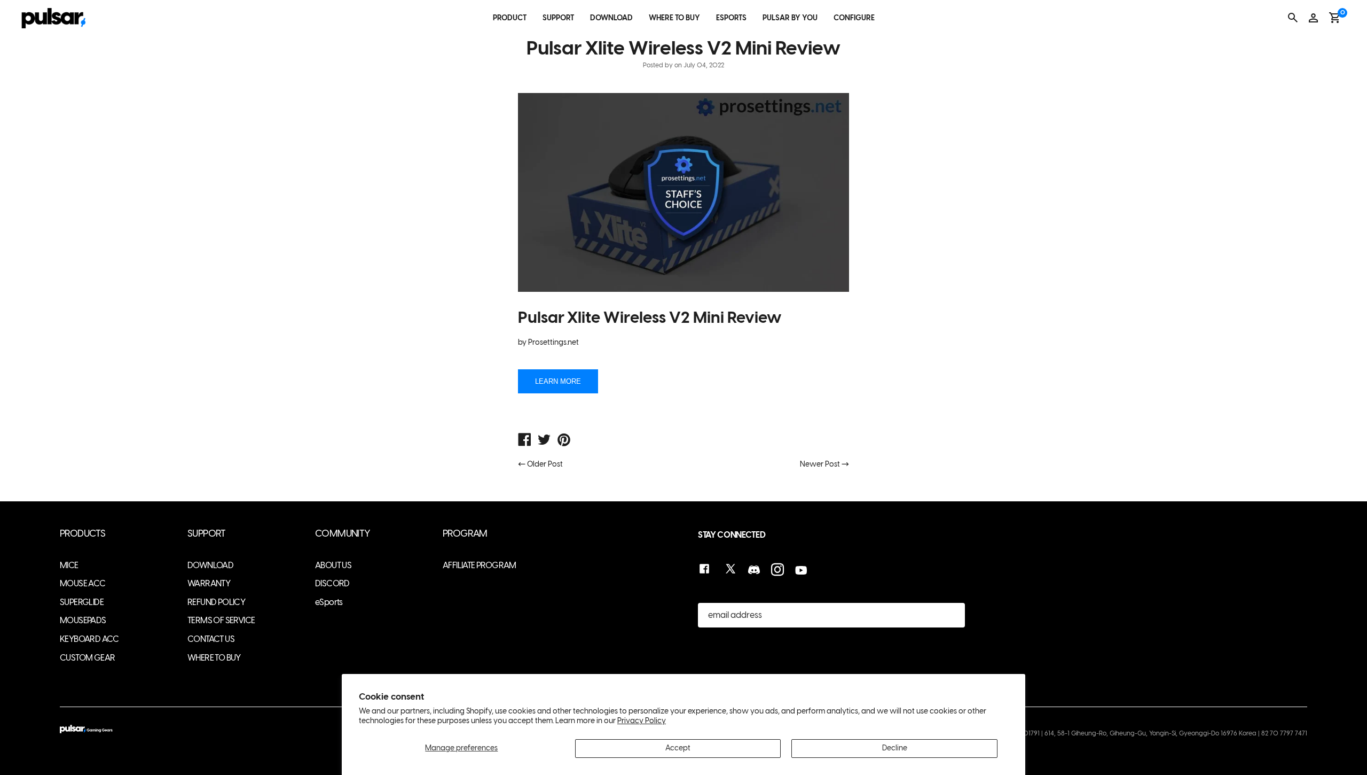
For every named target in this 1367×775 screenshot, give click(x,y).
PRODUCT (510, 17)
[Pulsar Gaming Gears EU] (524, 441)
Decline (894, 748)
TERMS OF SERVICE (221, 620)
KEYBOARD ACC (89, 639)
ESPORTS (731, 17)
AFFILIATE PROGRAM (479, 565)
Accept (677, 748)
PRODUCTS (82, 533)
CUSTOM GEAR (87, 658)
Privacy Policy (641, 720)
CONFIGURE (854, 17)
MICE (69, 565)
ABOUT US (333, 565)
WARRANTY (208, 583)
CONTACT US (210, 639)
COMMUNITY (343, 533)
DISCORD (332, 583)
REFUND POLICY (216, 602)
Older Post (545, 464)
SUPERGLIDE (82, 602)
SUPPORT (558, 17)
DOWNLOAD (611, 17)
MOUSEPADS (83, 620)
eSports (329, 602)
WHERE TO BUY (674, 17)
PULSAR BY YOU (790, 17)
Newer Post (820, 464)
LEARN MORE (558, 381)
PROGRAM (465, 533)
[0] (1334, 17)
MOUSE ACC (83, 583)
